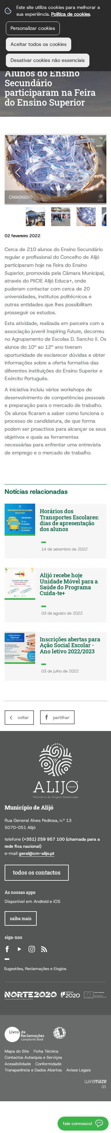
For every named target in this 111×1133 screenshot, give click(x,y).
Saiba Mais (20, 918)
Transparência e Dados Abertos (33, 1070)
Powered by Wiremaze (95, 1084)
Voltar (23, 717)
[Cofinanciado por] (55, 995)
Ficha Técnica (46, 1051)
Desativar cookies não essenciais (47, 60)
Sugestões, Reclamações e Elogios (35, 968)
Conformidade (48, 1063)
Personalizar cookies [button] (32, 28)
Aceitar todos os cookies (38, 44)
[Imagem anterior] (18, 172)
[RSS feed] (44, 949)
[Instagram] (32, 949)
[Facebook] (7, 949)
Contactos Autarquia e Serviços (33, 1057)
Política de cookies (70, 14)
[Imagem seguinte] (93, 172)
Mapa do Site (17, 1051)
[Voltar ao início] (55, 770)
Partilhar (61, 717)
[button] (35, 216)
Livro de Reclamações (24, 1034)
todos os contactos (36, 872)
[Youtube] (19, 949)
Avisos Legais (78, 1070)
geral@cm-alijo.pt (36, 853)
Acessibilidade (59, 1033)
